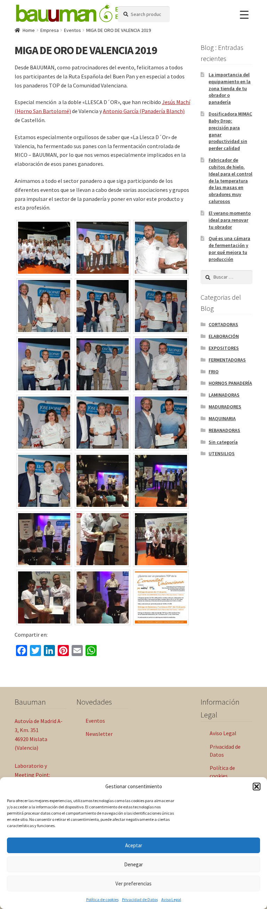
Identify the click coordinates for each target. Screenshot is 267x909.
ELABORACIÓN (224, 336)
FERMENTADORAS (227, 360)
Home (29, 30)
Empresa (49, 30)
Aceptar (133, 845)
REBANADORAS (224, 430)
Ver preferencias (133, 883)
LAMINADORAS (224, 395)
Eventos (72, 30)
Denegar (133, 864)
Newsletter (99, 733)
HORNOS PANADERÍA (230, 383)
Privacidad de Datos (140, 899)
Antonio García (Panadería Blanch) (144, 111)
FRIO (214, 371)
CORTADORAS (223, 324)
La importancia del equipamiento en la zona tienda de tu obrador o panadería (230, 88)
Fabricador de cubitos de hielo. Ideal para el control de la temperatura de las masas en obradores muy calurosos (230, 180)
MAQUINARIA (222, 418)
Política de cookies (102, 899)
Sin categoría (223, 442)
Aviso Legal (171, 899)
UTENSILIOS (222, 453)
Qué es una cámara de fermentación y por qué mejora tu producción (229, 248)
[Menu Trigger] (244, 14)
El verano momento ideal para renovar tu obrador (230, 220)
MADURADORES (225, 406)
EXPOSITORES (224, 348)
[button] (256, 786)
